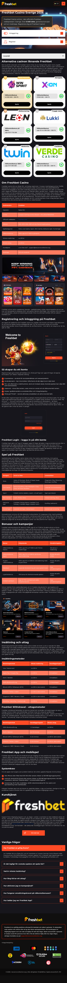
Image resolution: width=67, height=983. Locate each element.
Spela (17, 104)
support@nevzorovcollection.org (22, 824)
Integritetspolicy (7, 942)
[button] (57, 3)
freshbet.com (22, 219)
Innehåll (6, 56)
